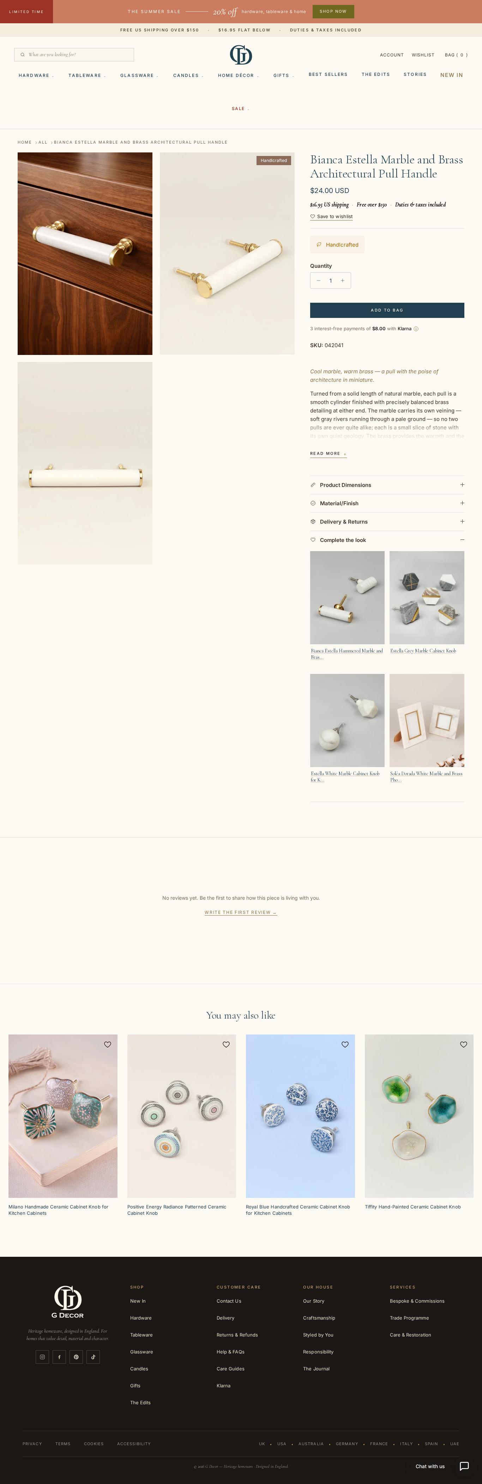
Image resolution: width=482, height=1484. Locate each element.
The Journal (316, 1368)
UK (262, 1443)
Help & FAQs (231, 1352)
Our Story (313, 1301)
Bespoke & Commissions (417, 1301)
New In (451, 75)
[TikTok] (93, 1357)
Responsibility (318, 1352)
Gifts (281, 75)
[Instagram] (42, 1357)
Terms (63, 1443)
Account (392, 55)
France (379, 1443)
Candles (186, 75)
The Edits (376, 74)
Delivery (226, 1318)
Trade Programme (409, 1318)
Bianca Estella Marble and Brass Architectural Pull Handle (141, 142)
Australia (311, 1443)
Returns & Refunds (237, 1335)
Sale (238, 108)
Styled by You (318, 1335)
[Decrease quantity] (317, 280)
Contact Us (229, 1301)
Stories (415, 74)
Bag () (456, 55)
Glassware (137, 75)
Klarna (223, 1385)
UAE (454, 1443)
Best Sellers (328, 74)
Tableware (84, 75)
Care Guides (231, 1368)
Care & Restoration (410, 1335)
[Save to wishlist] (107, 1044)
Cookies (94, 1443)
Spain (431, 1443)
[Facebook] (59, 1357)
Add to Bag (387, 310)
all (43, 142)
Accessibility (134, 1443)
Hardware (34, 75)
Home (25, 142)
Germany (347, 1443)
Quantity (321, 266)
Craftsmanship (319, 1318)
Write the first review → (241, 912)
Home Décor (236, 75)
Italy (406, 1443)
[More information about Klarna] (416, 328)
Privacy (32, 1443)
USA (282, 1443)
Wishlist (423, 55)
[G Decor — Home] (241, 55)
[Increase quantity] (344, 280)
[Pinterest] (76, 1357)
